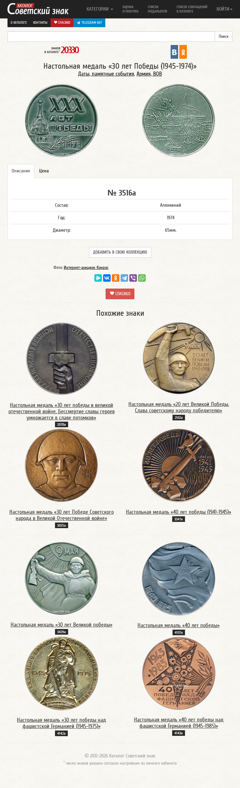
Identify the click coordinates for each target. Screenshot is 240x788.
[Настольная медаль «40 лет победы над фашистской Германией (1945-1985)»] (178, 673)
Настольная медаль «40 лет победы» (179, 625)
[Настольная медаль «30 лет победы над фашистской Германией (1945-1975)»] (61, 673)
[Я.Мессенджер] (98, 278)
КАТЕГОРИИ (98, 9)
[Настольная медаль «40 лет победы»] (178, 578)
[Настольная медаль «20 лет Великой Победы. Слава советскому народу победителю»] (178, 358)
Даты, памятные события (106, 74)
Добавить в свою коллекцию (120, 252)
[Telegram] (124, 278)
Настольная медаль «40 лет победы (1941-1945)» (178, 512)
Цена (44, 171)
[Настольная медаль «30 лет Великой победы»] (61, 578)
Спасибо (63, 23)
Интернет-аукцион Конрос (86, 267)
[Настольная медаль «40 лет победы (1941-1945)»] (178, 465)
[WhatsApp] (142, 278)
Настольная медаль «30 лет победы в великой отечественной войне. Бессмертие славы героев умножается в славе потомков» (61, 411)
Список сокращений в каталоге (192, 9)
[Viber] (133, 278)
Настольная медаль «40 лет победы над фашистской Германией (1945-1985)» (178, 722)
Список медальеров (157, 9)
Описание (21, 171)
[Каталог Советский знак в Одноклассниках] (183, 51)
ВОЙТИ (223, 9)
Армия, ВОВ (149, 74)
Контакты (40, 23)
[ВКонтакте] (107, 278)
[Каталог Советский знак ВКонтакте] (174, 51)
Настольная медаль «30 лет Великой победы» (61, 625)
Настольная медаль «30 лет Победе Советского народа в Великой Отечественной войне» (61, 515)
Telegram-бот (92, 23)
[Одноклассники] (115, 278)
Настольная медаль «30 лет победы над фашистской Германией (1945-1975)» (61, 723)
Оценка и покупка (130, 9)
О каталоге (19, 23)
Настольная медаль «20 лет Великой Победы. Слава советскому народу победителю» (178, 407)
